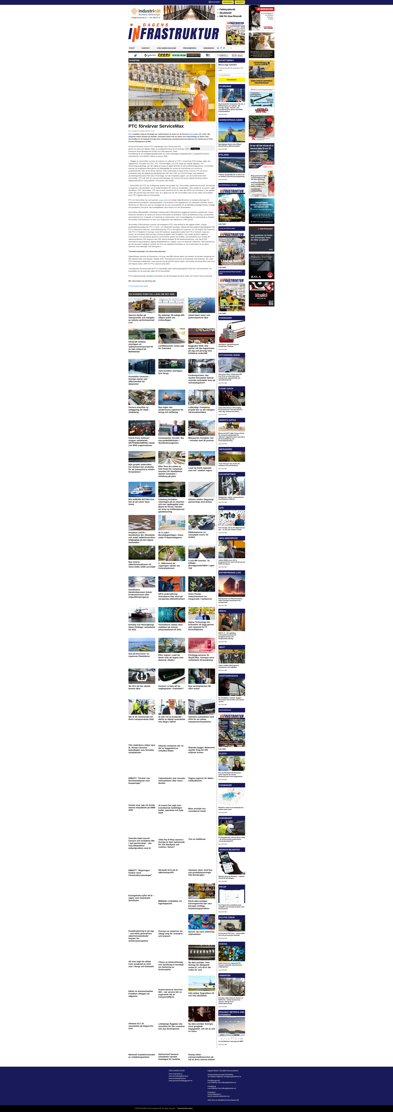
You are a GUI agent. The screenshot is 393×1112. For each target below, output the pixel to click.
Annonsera (240, 2)
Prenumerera (228, 2)
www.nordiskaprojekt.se (177, 1078)
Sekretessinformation (185, 1108)
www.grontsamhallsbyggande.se (180, 1080)
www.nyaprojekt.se (175, 1074)
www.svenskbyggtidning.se (178, 1076)
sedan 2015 (163, 200)
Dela (187, 149)
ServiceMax (194, 134)
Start (132, 48)
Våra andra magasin (166, 48)
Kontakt (146, 48)
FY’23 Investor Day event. (138, 286)
